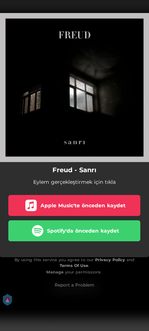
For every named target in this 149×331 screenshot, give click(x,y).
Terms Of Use (74, 265)
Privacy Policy (110, 259)
